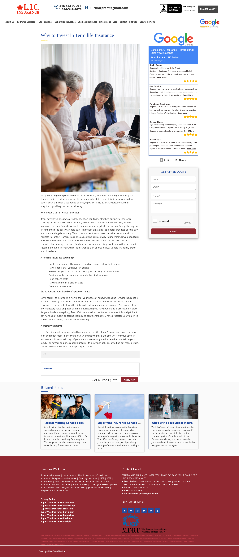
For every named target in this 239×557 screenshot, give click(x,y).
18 (176, 160)
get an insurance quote (98, 487)
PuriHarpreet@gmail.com (109, 8)
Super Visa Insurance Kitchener (57, 518)
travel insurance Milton (98, 541)
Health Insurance (86, 475)
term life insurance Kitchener (140, 538)
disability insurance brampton (130, 535)
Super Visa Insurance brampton (50, 535)
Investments (46, 481)
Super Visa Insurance (65, 22)
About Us (10, 22)
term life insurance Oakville (174, 541)
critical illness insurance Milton (62, 541)
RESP (108, 478)
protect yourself (80, 484)
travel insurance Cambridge (57, 538)
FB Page (133, 22)
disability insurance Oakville (56, 544)
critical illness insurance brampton (72, 535)
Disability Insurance (88, 478)
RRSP (101, 478)
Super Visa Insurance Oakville (133, 541)
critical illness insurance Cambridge (174, 535)
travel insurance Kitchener (158, 538)
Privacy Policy (48, 499)
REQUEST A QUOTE (208, 9)
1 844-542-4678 (70, 9)
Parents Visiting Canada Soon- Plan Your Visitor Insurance (83, 423)
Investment (105, 22)
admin (48, 368)
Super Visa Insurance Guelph (56, 521)
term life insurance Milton (81, 541)
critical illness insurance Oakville (154, 541)
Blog (115, 22)
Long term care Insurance (64, 478)
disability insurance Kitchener (177, 538)
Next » (182, 160)
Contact (123, 22)
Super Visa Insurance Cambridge (58, 515)
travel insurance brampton (112, 535)
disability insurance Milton (114, 541)
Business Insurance (87, 22)
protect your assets (99, 484)
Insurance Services (26, 22)
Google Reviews (147, 22)
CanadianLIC (59, 551)
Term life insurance (63, 481)
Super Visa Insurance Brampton (57, 502)
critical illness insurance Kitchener (119, 538)
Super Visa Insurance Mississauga (58, 505)
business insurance (61, 484)
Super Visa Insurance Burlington (57, 511)
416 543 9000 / (70, 6)
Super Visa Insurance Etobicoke (57, 508)
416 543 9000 (61, 490)
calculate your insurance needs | (72, 487)
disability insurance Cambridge (77, 538)
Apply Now (129, 379)
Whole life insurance (84, 481)
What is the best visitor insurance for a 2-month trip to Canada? (195, 423)
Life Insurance (46, 22)
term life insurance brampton (93, 535)
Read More (162, 77)
